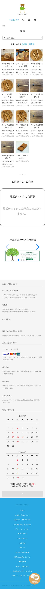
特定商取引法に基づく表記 (22, 524)
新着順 (31, 44)
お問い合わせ (22, 533)
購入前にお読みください (22, 557)
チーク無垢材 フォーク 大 (22, 126)
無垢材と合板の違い (22, 566)
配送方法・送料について (22, 519)
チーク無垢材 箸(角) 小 (22, 95)
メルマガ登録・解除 (22, 552)
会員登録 (22, 543)
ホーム (22, 510)
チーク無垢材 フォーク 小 (8, 95)
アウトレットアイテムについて (22, 575)
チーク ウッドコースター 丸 (8, 65)
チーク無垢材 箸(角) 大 (37, 126)
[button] (37, 247)
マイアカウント (22, 538)
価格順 (24, 44)
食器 (3, 25)
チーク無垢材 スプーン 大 (8, 126)
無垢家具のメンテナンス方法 (22, 571)
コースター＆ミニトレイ (22, 157)
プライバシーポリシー (22, 529)
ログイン (22, 547)
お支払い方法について (22, 515)
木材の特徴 (22, 561)
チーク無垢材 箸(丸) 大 (8, 157)
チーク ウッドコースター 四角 (22, 65)
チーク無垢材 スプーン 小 (37, 65)
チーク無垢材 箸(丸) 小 (37, 95)
